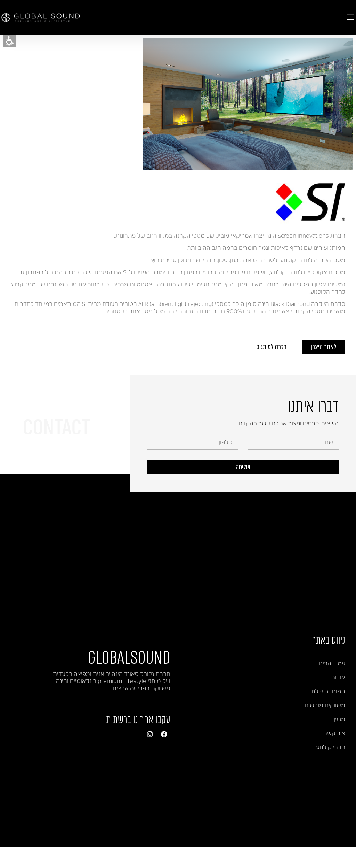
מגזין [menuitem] (339, 719)
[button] (9, 41)
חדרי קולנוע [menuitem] (330, 747)
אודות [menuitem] (338, 677)
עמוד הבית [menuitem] (331, 664)
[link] (164, 734)
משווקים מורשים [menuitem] (325, 705)
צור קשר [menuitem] (334, 733)
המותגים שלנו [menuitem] (328, 691)
